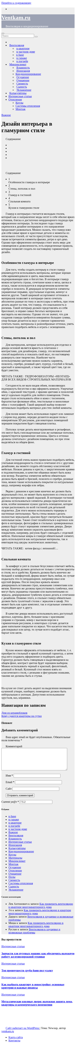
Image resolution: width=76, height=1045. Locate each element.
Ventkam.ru (15, 17)
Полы (11, 876)
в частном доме (17, 829)
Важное (6, 115)
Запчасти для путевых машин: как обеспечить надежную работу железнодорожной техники (37, 955)
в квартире (15, 822)
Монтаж (20, 109)
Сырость (13, 886)
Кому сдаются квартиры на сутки (21, 716)
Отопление (15, 99)
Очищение (14, 873)
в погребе (14, 825)
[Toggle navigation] (2, 33)
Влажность (15, 838)
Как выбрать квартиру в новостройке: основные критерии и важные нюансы (32, 986)
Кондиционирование (28, 73)
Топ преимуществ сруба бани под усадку (27, 970)
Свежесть (14, 880)
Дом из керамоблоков (14, 712)
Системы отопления (28, 105)
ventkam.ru (7, 1031)
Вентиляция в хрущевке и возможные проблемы (34, 931)
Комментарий (14, 746)
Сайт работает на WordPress (23, 1028)
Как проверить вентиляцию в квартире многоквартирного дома (40, 905)
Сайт (9, 788)
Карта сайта (15, 1037)
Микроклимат (16, 860)
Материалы (15, 857)
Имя (9, 775)
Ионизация (15, 845)
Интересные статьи (20, 96)
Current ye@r (10, 801)
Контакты (14, 1040)
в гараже (13, 819)
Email (10, 782)
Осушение (14, 867)
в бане (12, 816)
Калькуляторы (17, 848)
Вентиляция (15, 835)
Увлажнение (15, 889)
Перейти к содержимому (16, 2)
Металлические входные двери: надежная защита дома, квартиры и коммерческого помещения (37, 1003)
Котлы (19, 102)
